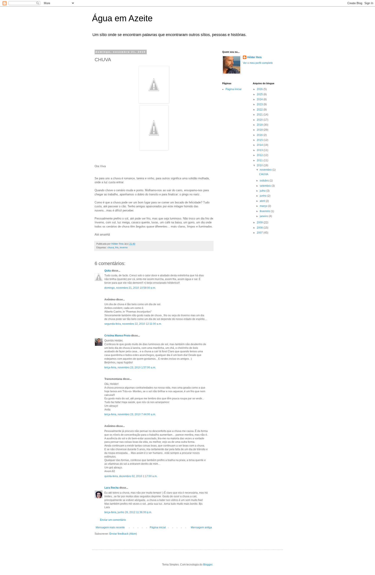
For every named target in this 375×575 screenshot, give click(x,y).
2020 (260, 119)
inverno (124, 247)
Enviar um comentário (113, 519)
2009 (260, 222)
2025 (260, 94)
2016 (260, 135)
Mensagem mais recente (110, 527)
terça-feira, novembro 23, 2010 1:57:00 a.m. (130, 367)
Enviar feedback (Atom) (123, 533)
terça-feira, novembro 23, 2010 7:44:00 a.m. (130, 414)
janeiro (264, 216)
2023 (260, 104)
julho (263, 190)
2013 (260, 150)
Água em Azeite (122, 18)
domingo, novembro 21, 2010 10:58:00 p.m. (130, 287)
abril (263, 201)
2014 (260, 145)
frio (116, 247)
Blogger (207, 564)
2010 (260, 165)
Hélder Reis (254, 57)
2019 (260, 124)
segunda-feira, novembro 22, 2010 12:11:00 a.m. (133, 323)
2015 (260, 140)
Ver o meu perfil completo (258, 62)
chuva (110, 247)
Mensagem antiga (201, 527)
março (264, 206)
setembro (265, 185)
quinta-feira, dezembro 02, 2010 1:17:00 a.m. (130, 476)
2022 (260, 109)
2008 (260, 227)
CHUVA (263, 174)
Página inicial (158, 527)
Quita (108, 270)
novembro (266, 169)
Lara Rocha (111, 487)
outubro (265, 180)
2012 (260, 155)
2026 (260, 89)
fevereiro (265, 211)
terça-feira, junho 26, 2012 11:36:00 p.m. (128, 512)
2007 (260, 232)
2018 (260, 129)
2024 (260, 99)
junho (263, 195)
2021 (260, 114)
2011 (260, 160)
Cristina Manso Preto (117, 335)
